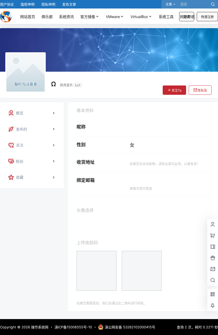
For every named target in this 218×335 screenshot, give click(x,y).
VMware (113, 16)
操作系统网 (39, 327)
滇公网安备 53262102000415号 (130, 327)
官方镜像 (87, 16)
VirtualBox (139, 16)
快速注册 (207, 17)
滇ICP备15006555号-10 (73, 327)
